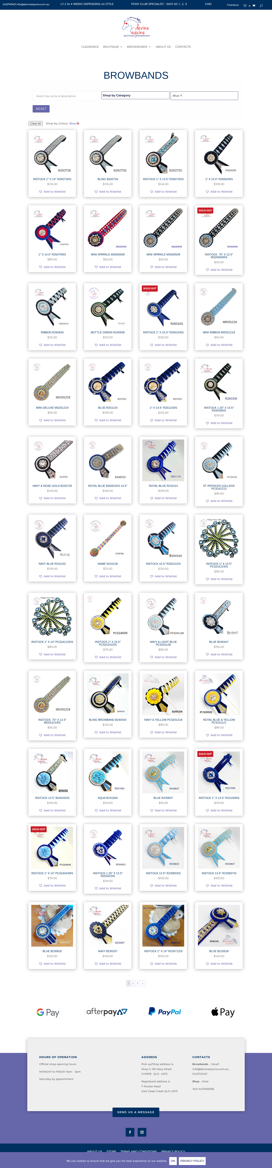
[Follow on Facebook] (130, 1132)
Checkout (233, 5)
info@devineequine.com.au (210, 1069)
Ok (173, 1161)
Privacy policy (192, 1161)
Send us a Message (136, 1112)
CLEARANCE (90, 47)
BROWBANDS (137, 47)
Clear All (35, 123)
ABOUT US (163, 47)
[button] (52, 191)
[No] (267, 1160)
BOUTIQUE (111, 47)
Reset (41, 109)
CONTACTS (183, 47)
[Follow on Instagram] (142, 1132)
